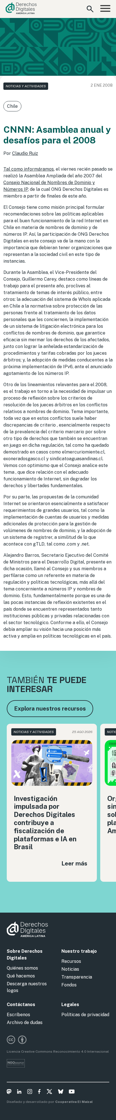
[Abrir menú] (105, 9)
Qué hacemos (21, 976)
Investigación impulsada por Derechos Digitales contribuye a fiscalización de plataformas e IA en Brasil (45, 822)
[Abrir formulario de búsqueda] (90, 9)
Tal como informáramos (28, 169)
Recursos (71, 961)
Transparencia (76, 977)
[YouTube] (72, 1092)
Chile (12, 106)
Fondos (69, 985)
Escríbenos (18, 1014)
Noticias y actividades (26, 86)
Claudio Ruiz (25, 153)
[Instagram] (29, 1092)
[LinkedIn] (19, 1092)
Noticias (70, 969)
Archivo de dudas (25, 1022)
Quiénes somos (22, 968)
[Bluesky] (60, 1092)
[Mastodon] (9, 1092)
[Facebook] (39, 1092)
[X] (49, 1092)
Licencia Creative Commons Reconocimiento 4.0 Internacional (58, 1051)
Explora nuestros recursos (50, 708)
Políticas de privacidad (85, 1014)
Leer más (74, 863)
